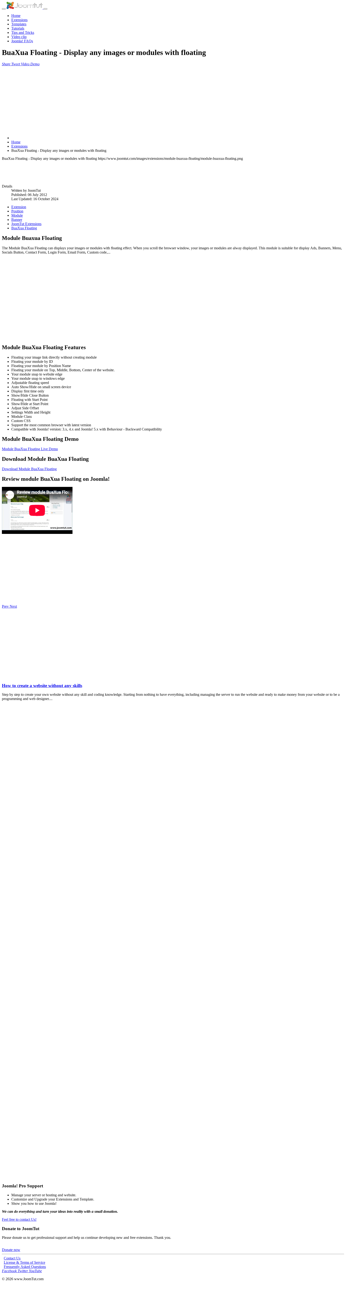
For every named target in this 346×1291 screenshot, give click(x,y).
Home (15, 16)
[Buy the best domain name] (173, 1111)
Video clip (19, 37)
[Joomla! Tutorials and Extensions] (25, 8)
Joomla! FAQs (22, 41)
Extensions (19, 20)
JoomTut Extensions (26, 224)
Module (17, 215)
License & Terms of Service (24, 1262)
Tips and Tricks (22, 33)
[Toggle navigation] (4, 9)
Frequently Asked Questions (25, 1267)
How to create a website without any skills (42, 685)
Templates (18, 24)
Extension (18, 207)
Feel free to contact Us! (19, 1219)
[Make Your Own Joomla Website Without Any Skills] (4, 676)
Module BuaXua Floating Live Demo (30, 449)
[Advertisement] (143, 99)
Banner (16, 220)
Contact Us (12, 1258)
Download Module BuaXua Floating (29, 469)
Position (17, 211)
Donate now (11, 1250)
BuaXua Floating (24, 228)
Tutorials (17, 28)
